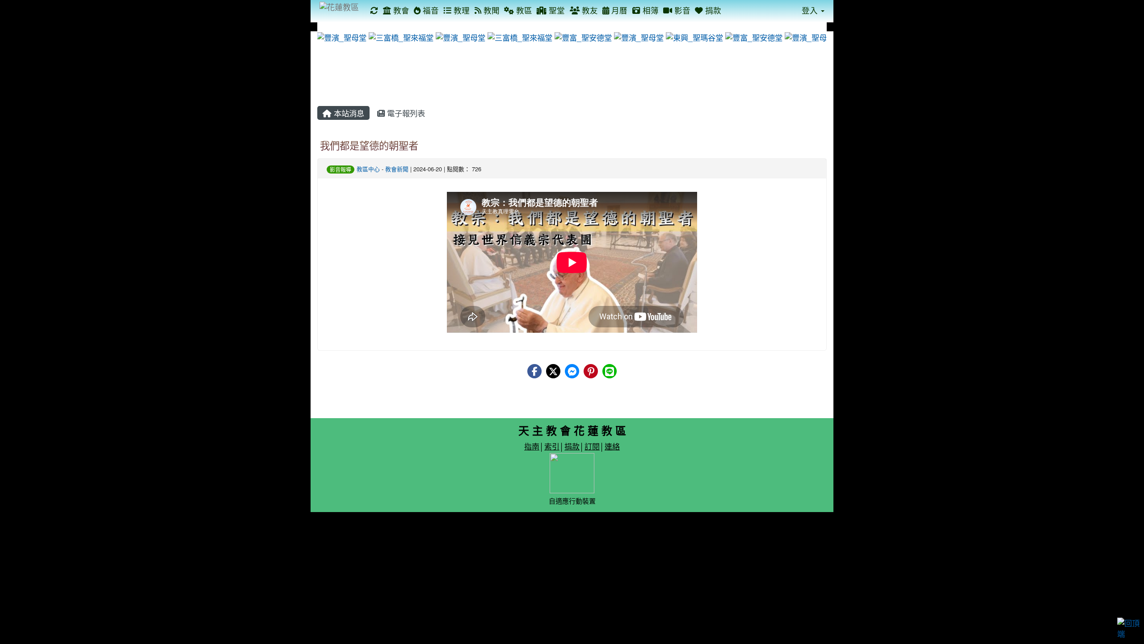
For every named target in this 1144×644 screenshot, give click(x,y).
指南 (531, 446)
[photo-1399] (579, 36)
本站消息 (348, 113)
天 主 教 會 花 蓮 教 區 (572, 430)
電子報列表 (405, 113)
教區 (523, 10)
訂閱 (592, 446)
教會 (400, 10)
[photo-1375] (338, 36)
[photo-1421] (516, 36)
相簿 (649, 10)
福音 (430, 10)
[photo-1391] (635, 36)
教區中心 (368, 169)
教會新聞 (396, 169)
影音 (681, 10)
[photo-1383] (457, 36)
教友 (589, 10)
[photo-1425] (397, 36)
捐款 (712, 10)
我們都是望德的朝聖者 (369, 145)
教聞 (490, 10)
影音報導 (340, 169)
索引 (551, 446)
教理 (460, 10)
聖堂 (556, 10)
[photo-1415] (690, 36)
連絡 (612, 446)
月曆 (618, 10)
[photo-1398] (750, 36)
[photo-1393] (806, 36)
